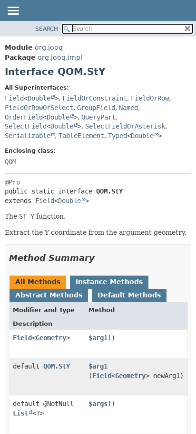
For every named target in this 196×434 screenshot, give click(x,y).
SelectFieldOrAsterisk (125, 126)
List (20, 413)
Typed (117, 135)
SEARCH (46, 29)
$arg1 (98, 338)
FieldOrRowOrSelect (39, 107)
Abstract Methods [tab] (48, 295)
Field (14, 98)
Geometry (51, 338)
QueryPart (98, 117)
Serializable (27, 135)
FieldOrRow (150, 98)
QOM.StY (56, 366)
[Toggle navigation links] (13, 11)
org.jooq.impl (60, 57)
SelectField (26, 126)
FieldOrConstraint (94, 98)
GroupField (96, 107)
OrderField (24, 117)
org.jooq (49, 47)
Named (128, 107)
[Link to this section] (101, 258)
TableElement (81, 135)
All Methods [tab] (37, 282)
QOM (10, 162)
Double (39, 98)
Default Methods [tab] (129, 295)
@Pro (12, 182)
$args (98, 403)
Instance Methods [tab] (109, 282)
